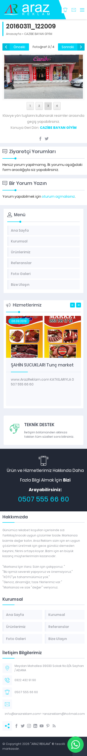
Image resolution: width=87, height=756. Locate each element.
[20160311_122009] (43, 96)
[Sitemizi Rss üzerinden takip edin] (54, 726)
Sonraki (68, 47)
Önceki (19, 47)
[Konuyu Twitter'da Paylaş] (47, 139)
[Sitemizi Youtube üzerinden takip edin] (42, 726)
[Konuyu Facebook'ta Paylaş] (40, 139)
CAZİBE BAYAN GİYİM (38, 34)
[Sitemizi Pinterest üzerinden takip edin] (48, 726)
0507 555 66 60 (43, 499)
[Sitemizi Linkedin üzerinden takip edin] (35, 726)
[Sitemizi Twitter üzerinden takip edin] (23, 726)
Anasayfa (13, 34)
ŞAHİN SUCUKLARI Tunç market (42, 365)
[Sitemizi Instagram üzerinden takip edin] (29, 726)
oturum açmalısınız (58, 196)
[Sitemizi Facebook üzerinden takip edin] (16, 726)
